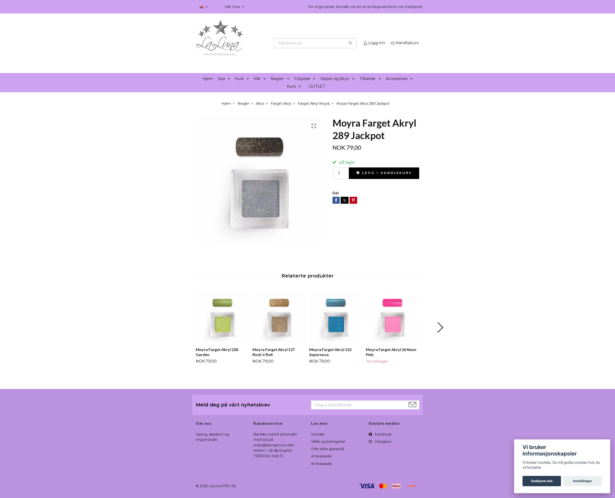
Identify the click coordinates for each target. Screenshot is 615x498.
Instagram (382, 448)
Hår (257, 85)
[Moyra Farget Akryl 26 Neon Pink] (392, 323)
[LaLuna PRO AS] (252, 43)
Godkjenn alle (542, 481)
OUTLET (317, 93)
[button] (230, 86)
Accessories (396, 85)
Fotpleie (302, 85)
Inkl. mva (233, 7)
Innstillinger (582, 481)
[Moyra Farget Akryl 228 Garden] (222, 323)
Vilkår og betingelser (328, 448)
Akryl (260, 110)
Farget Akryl (281, 110)
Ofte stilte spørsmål (327, 456)
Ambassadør (321, 463)
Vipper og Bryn (334, 85)
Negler (277, 85)
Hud (239, 85)
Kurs (291, 93)
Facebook (382, 441)
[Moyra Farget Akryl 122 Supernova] (335, 323)
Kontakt (318, 441)
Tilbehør (367, 85)
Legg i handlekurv (387, 180)
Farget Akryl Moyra (314, 110)
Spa (221, 85)
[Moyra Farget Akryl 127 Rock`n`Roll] (279, 323)
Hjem (208, 85)
